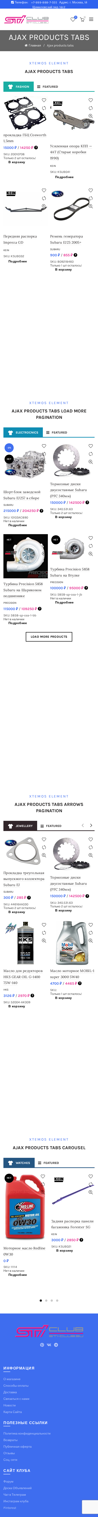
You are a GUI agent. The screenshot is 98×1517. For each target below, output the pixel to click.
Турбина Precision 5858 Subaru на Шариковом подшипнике (23, 590)
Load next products (91, 825)
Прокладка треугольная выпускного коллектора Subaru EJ (23, 879)
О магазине (12, 1379)
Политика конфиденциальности (27, 1433)
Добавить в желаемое (44, 100)
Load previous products (83, 825)
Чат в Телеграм (14, 1495)
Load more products (49, 637)
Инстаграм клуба (15, 1501)
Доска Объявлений (17, 1488)
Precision (9, 602)
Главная (35, 45)
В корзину (16, 162)
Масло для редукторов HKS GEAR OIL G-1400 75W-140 (23, 977)
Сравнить (44, 108)
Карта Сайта (12, 1412)
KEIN (53, 165)
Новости (9, 1405)
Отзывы (9, 1453)
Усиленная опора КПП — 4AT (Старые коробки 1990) (71, 152)
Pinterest (9, 1508)
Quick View (44, 116)
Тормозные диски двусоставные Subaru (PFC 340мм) (68, 490)
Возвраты (10, 1440)
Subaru (55, 249)
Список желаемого (75, 17)
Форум (8, 1481)
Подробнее (64, 177)
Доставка (10, 1392)
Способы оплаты (15, 1386)
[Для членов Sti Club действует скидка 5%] (36, 147)
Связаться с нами (16, 1399)
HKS (5, 989)
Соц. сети (10, 1460)
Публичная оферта (17, 1447)
